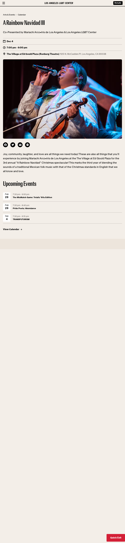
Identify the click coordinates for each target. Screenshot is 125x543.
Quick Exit (115, 538)
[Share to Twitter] (12, 144)
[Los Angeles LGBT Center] (59, 3)
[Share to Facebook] (5, 144)
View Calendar (11, 229)
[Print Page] (27, 144)
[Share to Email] (20, 144)
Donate (117, 3)
